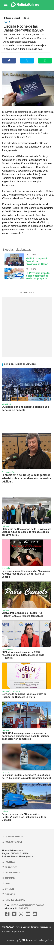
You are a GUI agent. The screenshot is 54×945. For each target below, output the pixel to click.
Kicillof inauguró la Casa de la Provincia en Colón (37, 259)
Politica (9, 862)
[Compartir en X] (27, 60)
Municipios (10, 867)
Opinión (9, 889)
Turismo (9, 878)
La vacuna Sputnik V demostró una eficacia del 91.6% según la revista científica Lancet (26, 776)
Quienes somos (13, 836)
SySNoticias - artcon (29, 940)
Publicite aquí (13, 842)
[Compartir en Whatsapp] (45, 60)
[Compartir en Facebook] (9, 60)
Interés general (14, 900)
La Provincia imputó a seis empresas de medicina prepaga (38, 274)
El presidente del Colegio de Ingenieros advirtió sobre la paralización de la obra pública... (26, 478)
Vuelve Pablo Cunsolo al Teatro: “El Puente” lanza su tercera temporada (22, 614)
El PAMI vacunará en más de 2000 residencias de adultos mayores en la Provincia (23, 655)
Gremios (9, 894)
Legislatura (12, 872)
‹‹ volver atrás (27, 292)
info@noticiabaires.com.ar (27, 905)
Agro (7, 883)
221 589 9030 (21, 908)
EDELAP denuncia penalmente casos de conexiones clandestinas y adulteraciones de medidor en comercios (26, 736)
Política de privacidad (14, 931)
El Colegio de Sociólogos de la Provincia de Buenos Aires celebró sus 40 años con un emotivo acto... (26, 532)
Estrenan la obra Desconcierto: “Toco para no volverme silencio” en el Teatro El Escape (26, 574)
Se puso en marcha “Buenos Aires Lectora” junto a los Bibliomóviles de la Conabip (24, 817)
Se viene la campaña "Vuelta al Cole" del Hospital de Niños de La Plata (24, 695)
